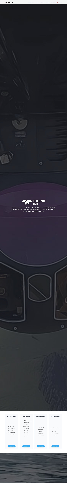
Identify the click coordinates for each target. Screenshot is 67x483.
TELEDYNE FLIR (31, 2)
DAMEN (37, 2)
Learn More (12, 446)
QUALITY (47, 2)
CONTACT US (53, 2)
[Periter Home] (9, 2)
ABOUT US (42, 2)
